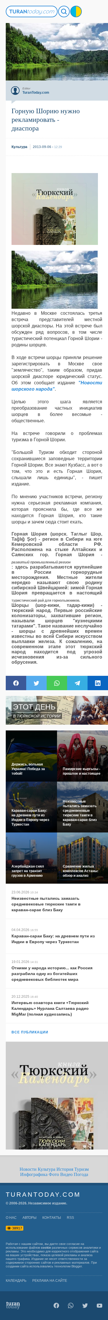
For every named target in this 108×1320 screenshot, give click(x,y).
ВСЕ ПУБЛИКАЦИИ (30, 1032)
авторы (29, 1218)
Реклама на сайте (49, 1281)
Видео (66, 1174)
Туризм (81, 1169)
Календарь (16, 1281)
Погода (81, 1174)
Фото (54, 1174)
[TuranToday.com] (32, 11)
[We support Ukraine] (76, 11)
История (64, 1169)
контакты (51, 1218)
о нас (11, 1218)
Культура (46, 1169)
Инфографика (34, 1174)
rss (70, 1218)
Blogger (76, 1266)
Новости (28, 1169)
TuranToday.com (43, 1194)
